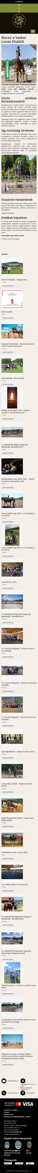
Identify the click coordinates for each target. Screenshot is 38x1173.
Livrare (6, 1112)
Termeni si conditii (10, 1110)
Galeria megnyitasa (8, 285)
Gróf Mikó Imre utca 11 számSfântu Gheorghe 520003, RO (28, 1086)
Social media (30, 1093)
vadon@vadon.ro (13, 1081)
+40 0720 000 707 (15, 1132)
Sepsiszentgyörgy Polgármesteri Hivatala (10, 1153)
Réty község (28, 1152)
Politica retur (9, 1114)
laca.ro (30, 1171)
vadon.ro (19, 1)
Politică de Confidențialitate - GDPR (17, 1117)
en (19, 11)
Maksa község (17, 1152)
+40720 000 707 (13, 1093)
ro (19, 8)
